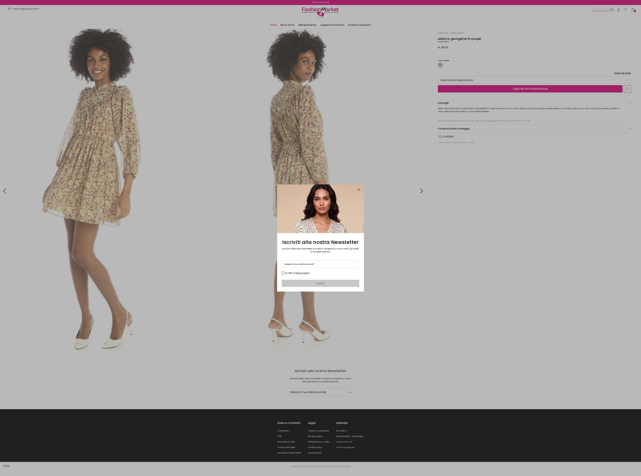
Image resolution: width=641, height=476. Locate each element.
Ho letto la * (297, 273)
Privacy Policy (302, 273)
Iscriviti (320, 283)
